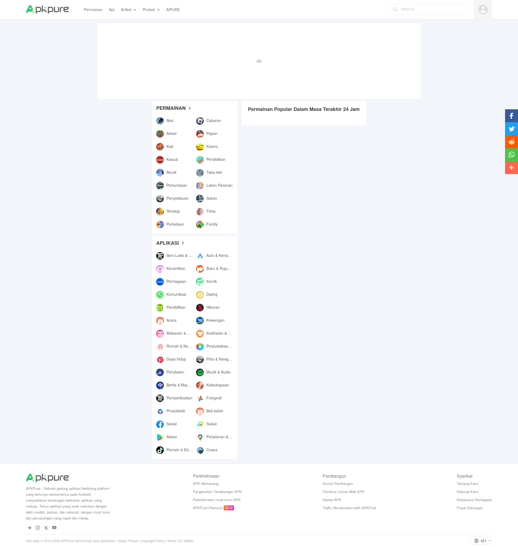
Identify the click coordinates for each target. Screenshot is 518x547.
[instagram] (37, 527)
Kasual (172, 159)
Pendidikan (215, 159)
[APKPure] (47, 9)
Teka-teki (214, 172)
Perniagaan (176, 281)
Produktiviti (175, 410)
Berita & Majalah (180, 385)
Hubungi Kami (468, 491)
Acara (171, 320)
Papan (211, 133)
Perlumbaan (176, 185)
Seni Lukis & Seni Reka (186, 255)
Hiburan (213, 307)
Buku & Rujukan (220, 268)
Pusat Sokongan (470, 507)
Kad (169, 146)
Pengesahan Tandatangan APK (217, 491)
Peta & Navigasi (219, 359)
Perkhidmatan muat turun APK (217, 499)
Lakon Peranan (219, 185)
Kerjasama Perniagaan (474, 499)
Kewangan (215, 320)
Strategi (173, 211)
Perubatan (175, 372)
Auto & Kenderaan (222, 255)
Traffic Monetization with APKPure (349, 507)
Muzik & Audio (218, 372)
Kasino (212, 146)
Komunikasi (176, 294)
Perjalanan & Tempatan (226, 436)
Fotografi (214, 397)
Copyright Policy (153, 540)
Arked (171, 133)
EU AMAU (186, 540)
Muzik (171, 172)
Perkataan (175, 224)
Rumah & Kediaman (183, 346)
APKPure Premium (208, 507)
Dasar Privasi (128, 540)
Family (212, 224)
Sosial (171, 423)
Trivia (211, 211)
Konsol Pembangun (338, 483)
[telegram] (29, 527)
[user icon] (483, 9)
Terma (171, 540)
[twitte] (46, 527)
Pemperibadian (179, 397)
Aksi (169, 120)
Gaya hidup (176, 359)
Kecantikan (175, 268)
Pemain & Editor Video (185, 449)
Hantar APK (332, 499)
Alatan (171, 436)
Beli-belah (214, 410)
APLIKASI (167, 242)
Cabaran (213, 120)
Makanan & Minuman (184, 333)
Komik (211, 281)
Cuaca (211, 449)
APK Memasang (206, 483)
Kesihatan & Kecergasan (227, 333)
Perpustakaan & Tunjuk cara (230, 346)
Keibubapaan (217, 385)
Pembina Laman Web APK (343, 491)
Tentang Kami (467, 483)
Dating (211, 294)
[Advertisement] (259, 61)
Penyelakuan (177, 198)
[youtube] (54, 527)
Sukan (211, 198)
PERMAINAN (171, 107)
